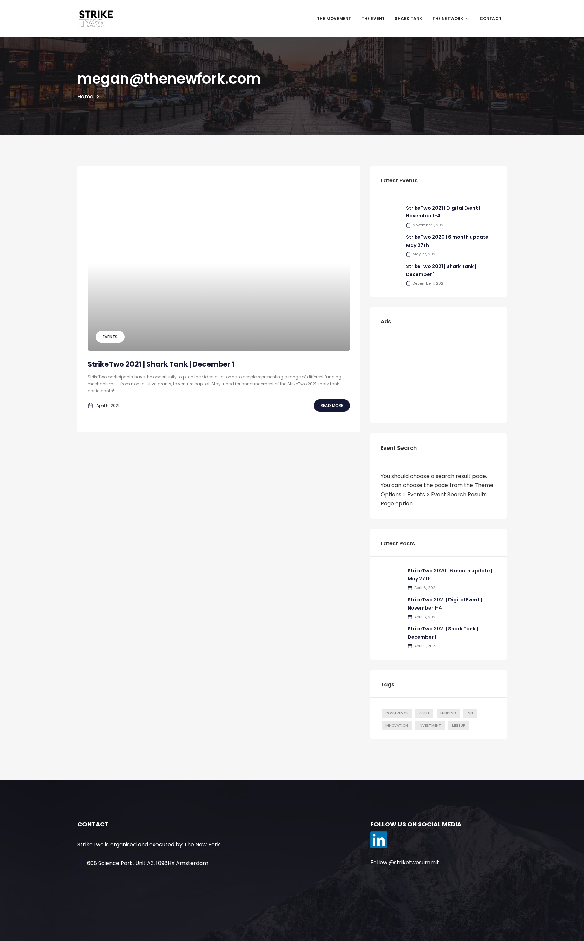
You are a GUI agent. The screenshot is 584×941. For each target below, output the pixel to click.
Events (110, 337)
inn (470, 713)
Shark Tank (408, 18)
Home (85, 96)
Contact (491, 18)
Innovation (396, 725)
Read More (332, 405)
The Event (373, 18)
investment (430, 725)
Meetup (458, 725)
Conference (396, 713)
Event (424, 713)
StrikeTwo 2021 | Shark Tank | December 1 (161, 364)
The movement (334, 18)
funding (448, 713)
